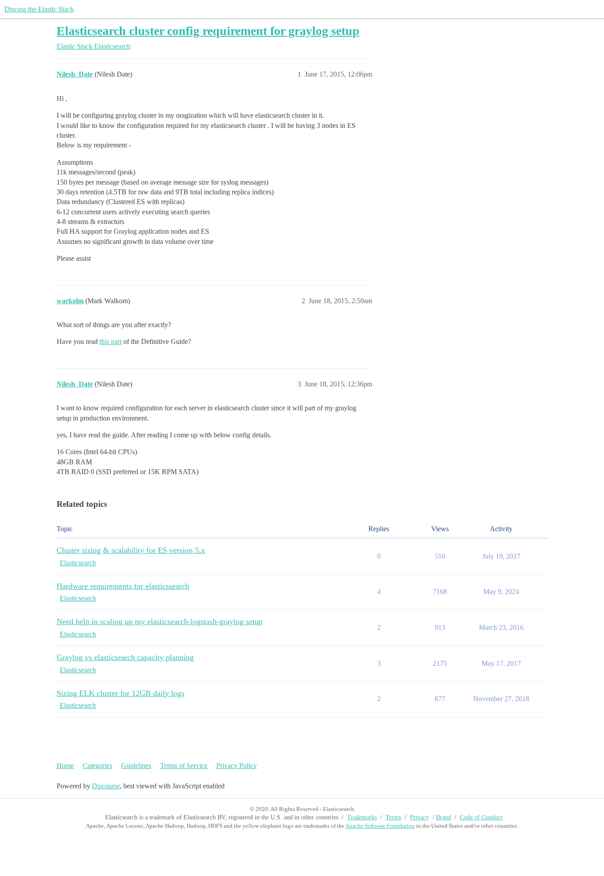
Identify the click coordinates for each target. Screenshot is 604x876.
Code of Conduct (481, 817)
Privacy (419, 817)
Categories (97, 765)
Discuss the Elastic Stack (39, 9)
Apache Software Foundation (380, 825)
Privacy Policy (236, 765)
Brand (443, 817)
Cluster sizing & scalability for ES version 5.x (131, 550)
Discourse (106, 786)
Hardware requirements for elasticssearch (123, 586)
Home (65, 765)
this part (110, 341)
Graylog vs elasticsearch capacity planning (125, 657)
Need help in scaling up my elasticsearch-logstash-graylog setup (160, 621)
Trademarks (362, 817)
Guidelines (136, 765)
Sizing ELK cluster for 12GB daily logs (120, 693)
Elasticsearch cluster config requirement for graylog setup (208, 31)
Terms (393, 817)
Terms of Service (183, 765)
